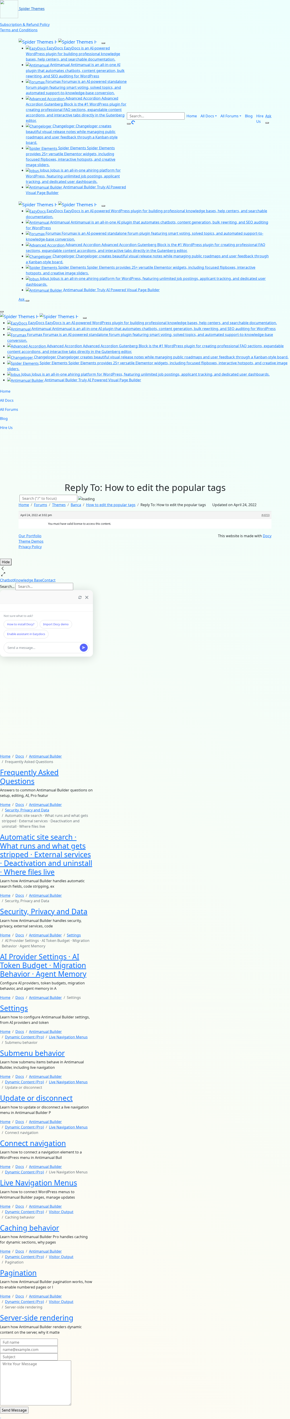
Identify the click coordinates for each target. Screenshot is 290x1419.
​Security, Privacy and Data (43, 911)
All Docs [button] (207, 115)
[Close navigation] (2, 311)
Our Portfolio (30, 535)
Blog (249, 115)
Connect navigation (33, 1143)
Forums (40, 504)
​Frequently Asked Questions (29, 776)
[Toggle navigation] (21, 306)
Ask (268, 115)
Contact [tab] (49, 580)
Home (191, 115)
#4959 (265, 515)
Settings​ (14, 1008)
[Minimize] (86, 597)
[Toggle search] (267, 122)
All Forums (9, 409)
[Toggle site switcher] (103, 43)
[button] (0, 1416)
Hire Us (259, 118)
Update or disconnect (36, 1098)
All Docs (7, 400)
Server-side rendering (36, 1318)
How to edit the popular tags (110, 504)
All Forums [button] (229, 115)
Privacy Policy (30, 546)
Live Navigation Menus (38, 1182)
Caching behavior (29, 1228)
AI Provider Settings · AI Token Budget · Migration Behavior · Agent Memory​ (43, 965)
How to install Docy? (20, 624)
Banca (76, 504)
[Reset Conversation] (79, 597)
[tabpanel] (46, 672)
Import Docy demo (56, 624)
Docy (267, 535)
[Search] (128, 123)
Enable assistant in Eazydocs (26, 634)
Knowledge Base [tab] (28, 580)
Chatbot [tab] (7, 580)
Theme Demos (31, 541)
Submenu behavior (32, 1053)
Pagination (18, 1273)
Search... (7, 586)
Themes (59, 504)
